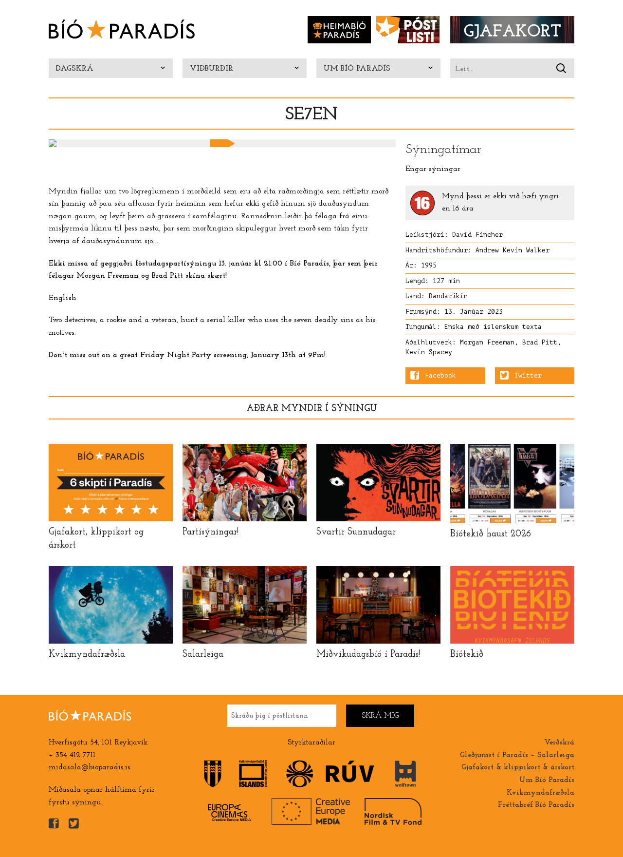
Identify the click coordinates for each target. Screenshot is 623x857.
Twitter (528, 375)
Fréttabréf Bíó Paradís (536, 805)
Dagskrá (74, 69)
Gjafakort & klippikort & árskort (517, 767)
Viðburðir (211, 69)
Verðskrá (559, 742)
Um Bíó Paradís (357, 69)
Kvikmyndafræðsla (540, 793)
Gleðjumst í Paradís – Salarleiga (517, 755)
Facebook (440, 375)
